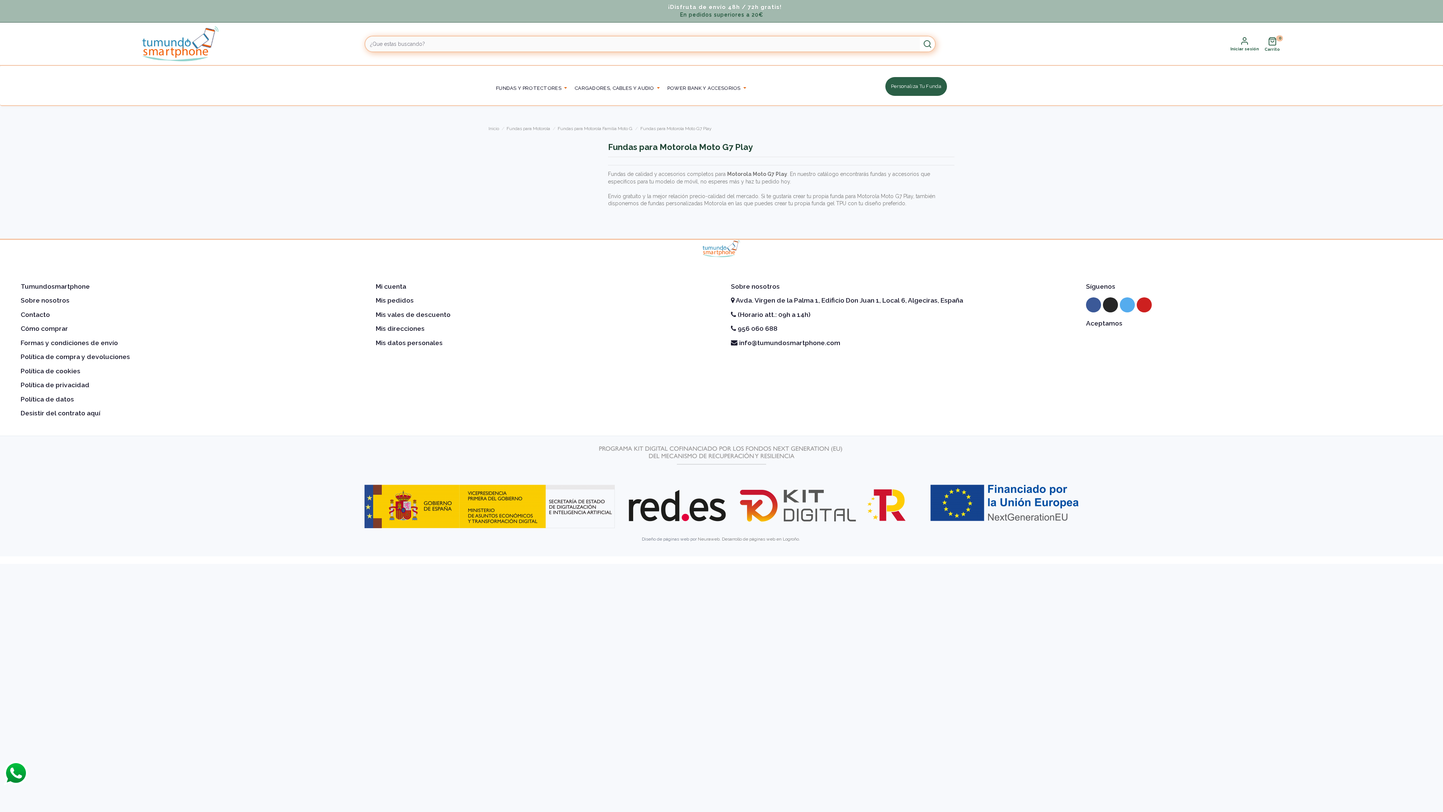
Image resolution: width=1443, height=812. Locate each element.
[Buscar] (927, 44)
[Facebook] (1093, 304)
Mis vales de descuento (413, 314)
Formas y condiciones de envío (69, 343)
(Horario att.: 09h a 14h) (773, 314)
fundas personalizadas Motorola (686, 203)
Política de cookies (50, 371)
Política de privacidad (55, 385)
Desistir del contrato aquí (60, 413)
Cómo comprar (44, 328)
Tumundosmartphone (55, 286)
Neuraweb (709, 539)
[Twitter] (1127, 304)
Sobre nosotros (45, 300)
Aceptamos (1104, 323)
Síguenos (1100, 286)
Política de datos (47, 399)
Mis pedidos (395, 300)
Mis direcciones (400, 328)
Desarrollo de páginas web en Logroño (760, 539)
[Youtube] (1144, 304)
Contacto (35, 314)
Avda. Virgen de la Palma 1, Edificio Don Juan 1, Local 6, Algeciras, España (849, 300)
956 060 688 (756, 328)
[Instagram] (1110, 304)
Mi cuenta (391, 286)
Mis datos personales (409, 343)
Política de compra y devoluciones (75, 357)
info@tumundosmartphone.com (789, 343)
